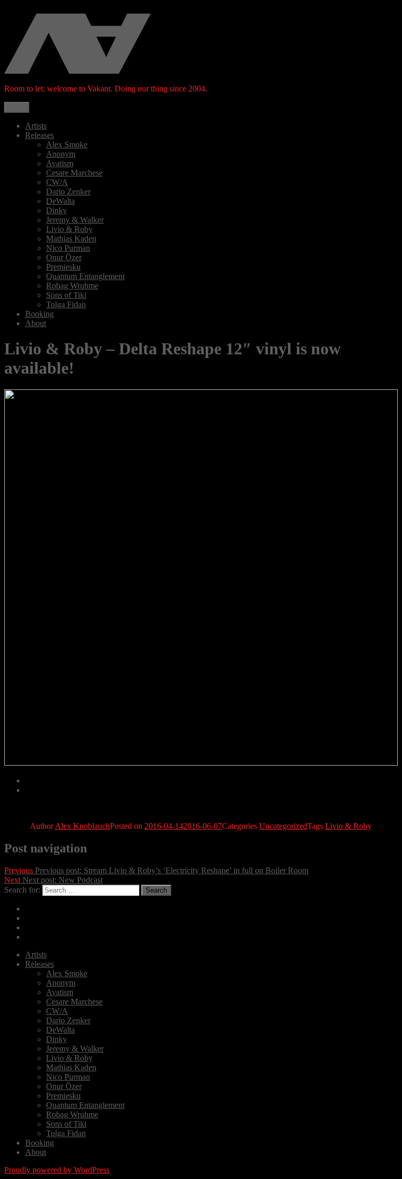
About (35, 323)
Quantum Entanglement (85, 276)
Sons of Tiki (66, 295)
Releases (39, 135)
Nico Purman (68, 248)
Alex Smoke (66, 144)
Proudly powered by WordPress (56, 1169)
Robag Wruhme (72, 285)
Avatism (59, 163)
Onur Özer (64, 257)
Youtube (39, 936)
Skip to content (29, 8)
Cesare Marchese (74, 172)
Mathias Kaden (71, 238)
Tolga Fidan (66, 304)
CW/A (57, 182)
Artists (36, 125)
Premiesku (63, 266)
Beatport (39, 789)
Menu (16, 107)
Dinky (56, 210)
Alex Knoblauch (82, 826)
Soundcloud (45, 918)
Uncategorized (283, 826)
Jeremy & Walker (75, 219)
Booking (39, 313)
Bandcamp (43, 780)
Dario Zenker (68, 191)
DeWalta (60, 200)
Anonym (60, 153)
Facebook (41, 927)
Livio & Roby (69, 229)
